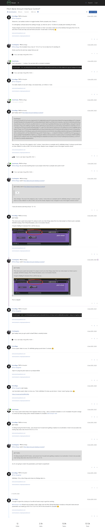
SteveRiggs (15, 16)
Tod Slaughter (15, 44)
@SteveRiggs (24, 44)
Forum (14, 3)
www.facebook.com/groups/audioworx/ (21, 36)
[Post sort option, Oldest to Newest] (87, 12)
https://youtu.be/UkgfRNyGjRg (20, 394)
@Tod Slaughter (23, 16)
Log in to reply (93, 12)
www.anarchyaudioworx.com (18, 33)
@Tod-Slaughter (16, 18)
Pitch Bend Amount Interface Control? (32, 112)
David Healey (15, 61)
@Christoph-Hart (52, 413)
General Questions (12, 12)
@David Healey (23, 110)
